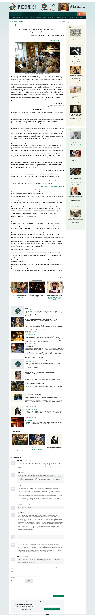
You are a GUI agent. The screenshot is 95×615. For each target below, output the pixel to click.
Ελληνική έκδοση (54, 5)
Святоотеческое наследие (15, 17)
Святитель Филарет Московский (32, 395)
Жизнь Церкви (72, 17)
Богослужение (79, 17)
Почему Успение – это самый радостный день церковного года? (76, 76)
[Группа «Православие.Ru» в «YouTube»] (18, 1)
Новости (72, 14)
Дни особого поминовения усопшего (35, 383)
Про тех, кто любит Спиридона (75, 159)
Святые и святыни (51, 17)
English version (53, 10)
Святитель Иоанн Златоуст (57, 40)
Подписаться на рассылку (81, 0)
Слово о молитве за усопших (33, 394)
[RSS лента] (22, 1)
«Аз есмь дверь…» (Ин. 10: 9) (32, 418)
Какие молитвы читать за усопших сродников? (37, 360)
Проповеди (24, 17)
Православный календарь (44, 10)
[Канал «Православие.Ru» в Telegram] (20, 1)
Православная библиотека (40, 17)
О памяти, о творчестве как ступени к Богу (76, 56)
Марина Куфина (28, 420)
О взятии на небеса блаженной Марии (75, 38)
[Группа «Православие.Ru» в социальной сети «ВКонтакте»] (10, 1)
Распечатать (63, 21)
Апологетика (31, 17)
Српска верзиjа (53, 7)
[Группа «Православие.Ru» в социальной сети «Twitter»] (14, 1)
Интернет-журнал (45, 14)
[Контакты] (24, 1)
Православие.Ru (22, 568)
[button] (62, 10)
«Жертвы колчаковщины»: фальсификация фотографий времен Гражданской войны (75, 220)
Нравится (12, 25)
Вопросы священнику (60, 14)
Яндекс (20, 572)
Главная (11, 21)
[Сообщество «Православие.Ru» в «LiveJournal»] (16, 1)
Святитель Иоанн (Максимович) (32, 409)
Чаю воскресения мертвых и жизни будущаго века (38, 407)
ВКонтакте (17, 572)
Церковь (15, 21)
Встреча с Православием (31, 14)
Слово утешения (29, 332)
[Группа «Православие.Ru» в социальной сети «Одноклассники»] (12, 1)
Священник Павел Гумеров (31, 334)
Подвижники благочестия (62, 17)
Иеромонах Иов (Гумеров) (30, 309)
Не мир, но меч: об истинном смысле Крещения (75, 95)
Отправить (58, 595)
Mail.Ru (22, 572)
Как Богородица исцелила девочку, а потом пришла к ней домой (75, 177)
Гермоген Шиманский (30, 375)
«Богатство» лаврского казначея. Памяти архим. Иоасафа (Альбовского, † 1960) (75, 115)
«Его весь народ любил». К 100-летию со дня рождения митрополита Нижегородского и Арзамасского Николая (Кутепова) (75, 198)
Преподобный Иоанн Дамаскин (32, 322)
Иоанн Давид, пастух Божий (75, 140)
